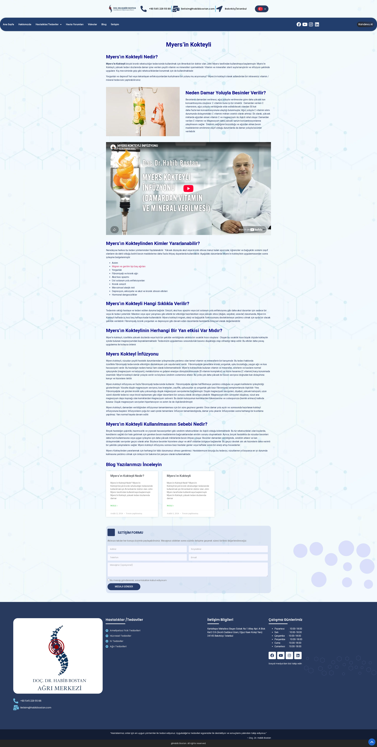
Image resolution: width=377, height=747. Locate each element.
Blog (103, 24)
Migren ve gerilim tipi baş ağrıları (128, 266)
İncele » (114, 506)
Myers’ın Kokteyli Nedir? (127, 476)
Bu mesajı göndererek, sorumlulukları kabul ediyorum (138, 580)
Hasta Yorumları (74, 24)
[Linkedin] (317, 24)
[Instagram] (311, 24)
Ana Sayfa (8, 24)
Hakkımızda (24, 24)
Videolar (92, 24)
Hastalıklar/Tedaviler (47, 24)
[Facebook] (299, 24)
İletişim (115, 24)
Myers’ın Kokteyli (179, 476)
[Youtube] (305, 24)
